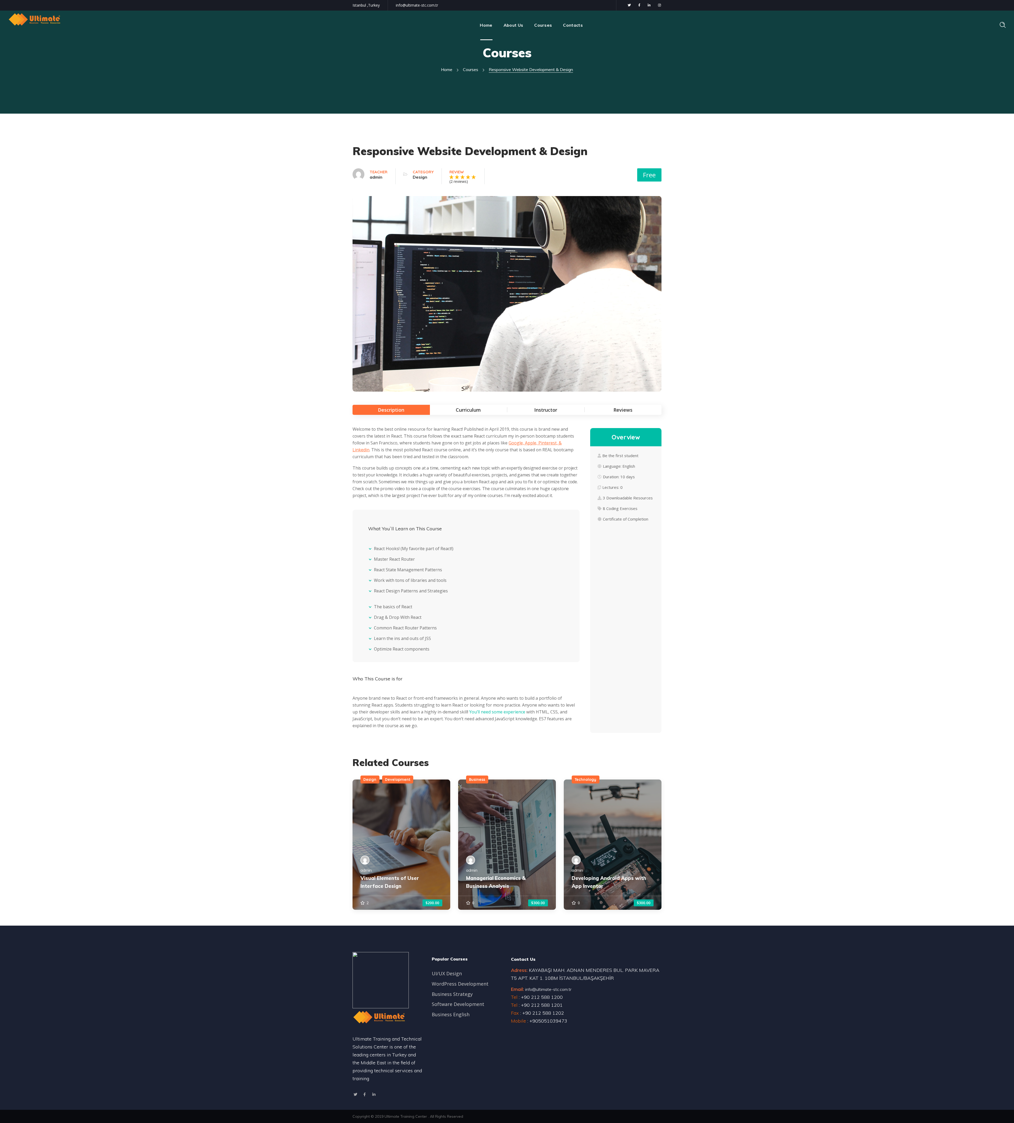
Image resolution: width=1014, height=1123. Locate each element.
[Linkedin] (374, 1094)
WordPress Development (460, 984)
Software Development (458, 1004)
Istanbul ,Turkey (366, 5)
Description (391, 410)
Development (397, 779)
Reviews (622, 410)
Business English (451, 1014)
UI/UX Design (447, 973)
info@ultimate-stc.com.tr (417, 5)
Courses (470, 69)
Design (420, 177)
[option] (401, 844)
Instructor (545, 410)
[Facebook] (365, 1094)
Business (477, 779)
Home (446, 69)
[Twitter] (355, 1094)
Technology (585, 779)
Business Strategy (452, 994)
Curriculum (468, 410)
